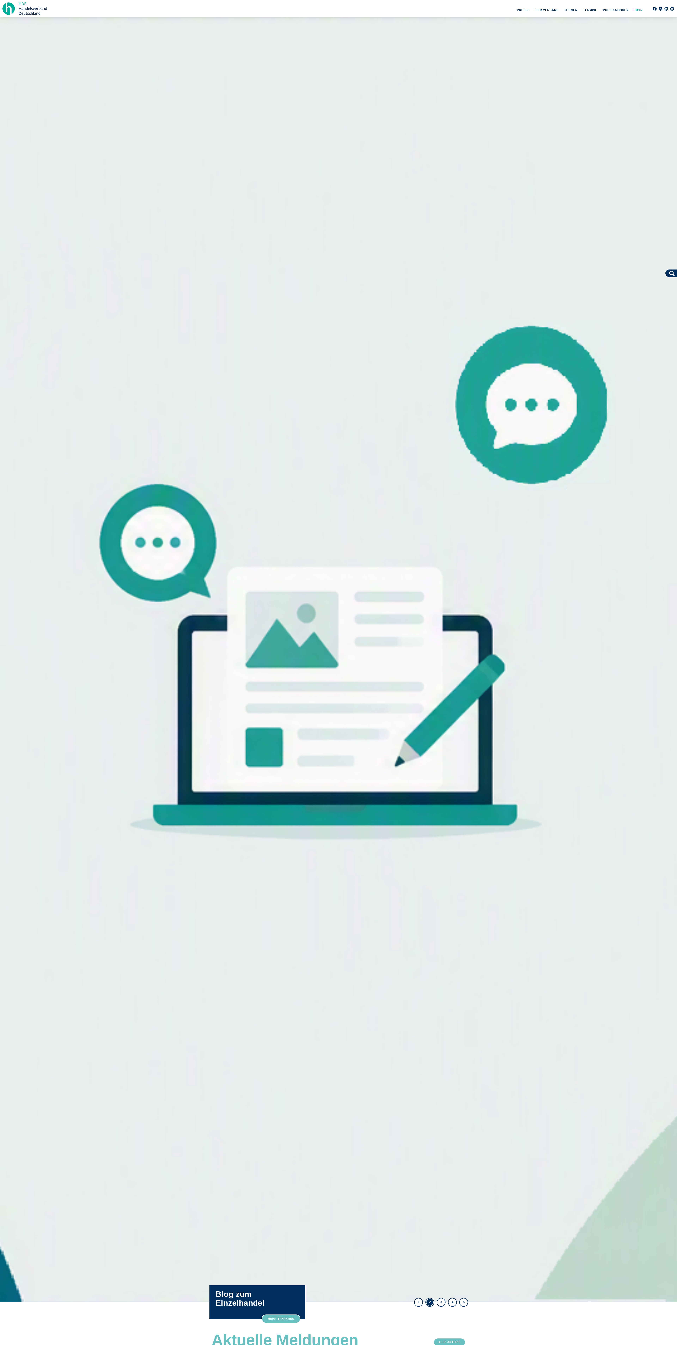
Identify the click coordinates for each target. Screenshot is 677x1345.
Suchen (673, 273)
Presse (523, 10)
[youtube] (672, 9)
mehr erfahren (281, 1318)
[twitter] (660, 9)
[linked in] (666, 9)
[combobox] (667, 273)
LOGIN (637, 10)
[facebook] (654, 9)
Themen (571, 10)
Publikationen (616, 10)
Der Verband (547, 10)
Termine (590, 10)
